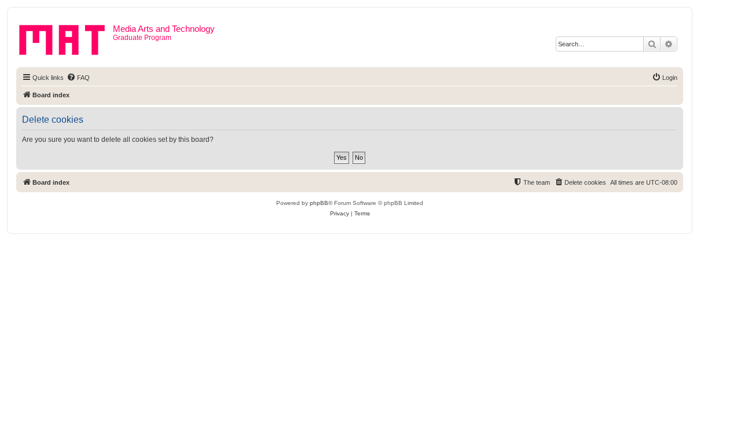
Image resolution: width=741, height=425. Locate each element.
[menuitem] (78, 78)
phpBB (319, 203)
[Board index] (66, 37)
